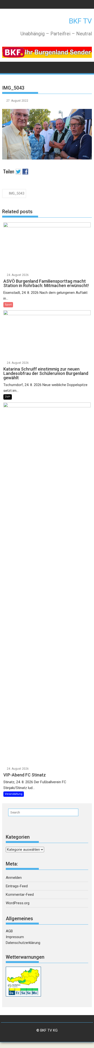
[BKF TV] (6, 67)
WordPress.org (17, 903)
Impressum (15, 937)
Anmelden (14, 877)
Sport (8, 304)
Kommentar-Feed (20, 894)
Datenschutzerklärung (23, 943)
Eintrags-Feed (17, 886)
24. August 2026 (18, 275)
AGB (9, 931)
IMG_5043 (16, 193)
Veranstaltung (13, 794)
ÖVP (7, 396)
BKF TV (80, 21)
